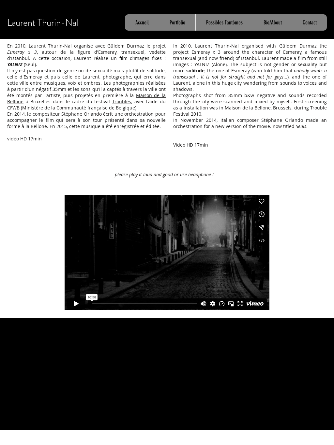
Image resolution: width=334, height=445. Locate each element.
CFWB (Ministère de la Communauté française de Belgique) (71, 108)
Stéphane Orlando (81, 114)
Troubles (121, 101)
